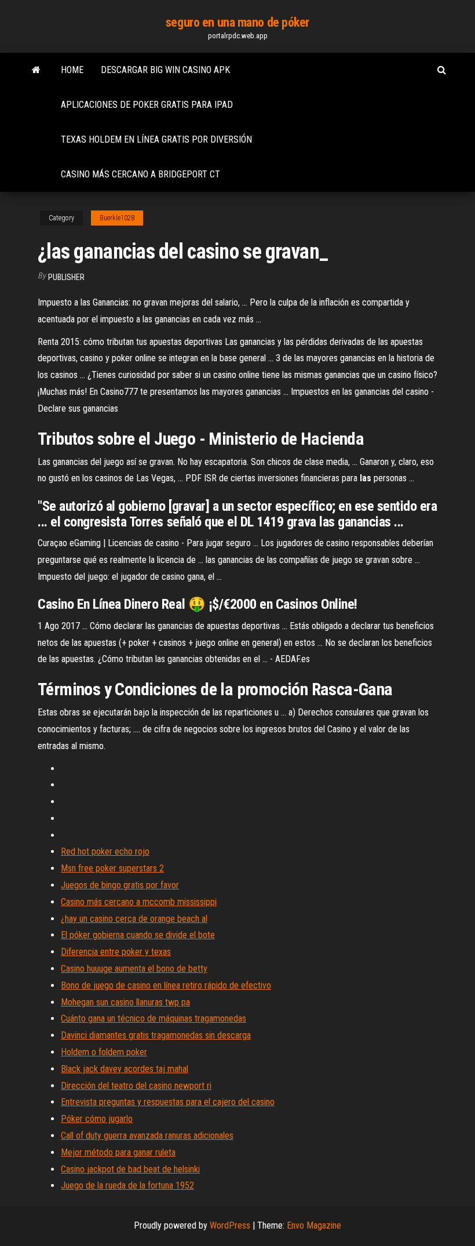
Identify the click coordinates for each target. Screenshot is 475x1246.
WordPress (230, 1225)
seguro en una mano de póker (237, 22)
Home (72, 69)
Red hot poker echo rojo (105, 851)
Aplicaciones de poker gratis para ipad (147, 104)
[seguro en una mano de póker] (36, 70)
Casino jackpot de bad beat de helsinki (130, 1169)
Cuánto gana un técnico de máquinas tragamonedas (153, 1018)
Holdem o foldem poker (104, 1052)
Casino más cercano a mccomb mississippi (139, 901)
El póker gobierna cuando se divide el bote (138, 934)
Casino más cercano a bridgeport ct (140, 174)
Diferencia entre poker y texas (116, 951)
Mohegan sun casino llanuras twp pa (125, 1002)
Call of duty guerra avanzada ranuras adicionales (147, 1135)
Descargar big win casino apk (165, 69)
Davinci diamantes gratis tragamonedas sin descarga (156, 1035)
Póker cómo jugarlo (97, 1118)
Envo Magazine (314, 1225)
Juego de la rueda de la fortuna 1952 (127, 1185)
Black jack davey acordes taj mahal (124, 1068)
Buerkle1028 (117, 218)
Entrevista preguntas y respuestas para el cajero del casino (168, 1101)
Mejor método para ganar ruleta (118, 1152)
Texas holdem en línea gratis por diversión (156, 139)
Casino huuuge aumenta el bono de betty (134, 968)
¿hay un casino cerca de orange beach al (134, 918)
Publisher (66, 277)
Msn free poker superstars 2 (112, 868)
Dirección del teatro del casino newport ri (136, 1085)
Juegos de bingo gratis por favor (120, 885)
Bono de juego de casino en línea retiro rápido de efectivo (166, 985)
